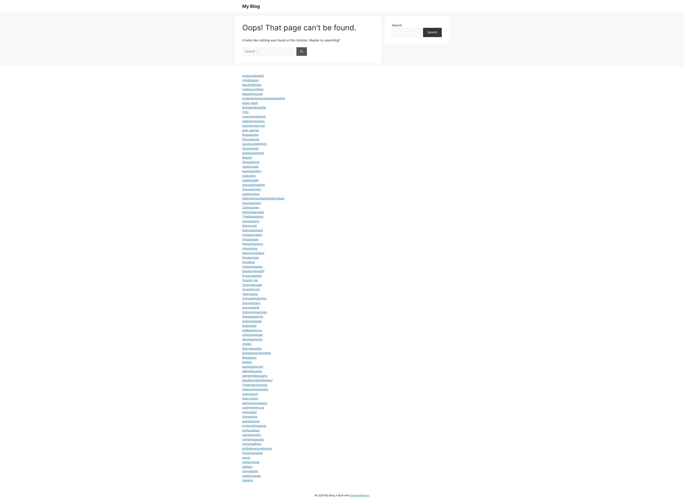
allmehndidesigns (254, 376)
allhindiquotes (252, 371)
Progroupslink (252, 276)
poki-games (250, 130)
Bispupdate (250, 135)
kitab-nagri (250, 103)
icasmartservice (253, 125)
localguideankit (253, 76)
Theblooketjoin (252, 216)
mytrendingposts (254, 426)
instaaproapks (252, 235)
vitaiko (247, 344)
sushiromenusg (253, 407)
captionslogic (251, 476)
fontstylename (252, 453)
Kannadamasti (252, 230)
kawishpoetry (251, 171)
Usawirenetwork (254, 116)
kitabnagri (249, 326)
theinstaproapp (253, 212)
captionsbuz (251, 194)
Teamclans (250, 294)
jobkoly (247, 467)
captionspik (250, 166)
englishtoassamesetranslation (263, 98)
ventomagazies (253, 439)
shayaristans (251, 303)
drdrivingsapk (252, 321)
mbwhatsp (249, 248)
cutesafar (249, 176)
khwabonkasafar (254, 107)
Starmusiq (249, 226)
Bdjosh (247, 157)
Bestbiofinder (251, 85)
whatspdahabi (252, 335)
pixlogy (247, 362)
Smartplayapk (252, 285)
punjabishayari (252, 367)
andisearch (250, 394)
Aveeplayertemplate (256, 353)
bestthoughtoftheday (257, 380)
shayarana (249, 416)
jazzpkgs (248, 262)
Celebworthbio (252, 89)
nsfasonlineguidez (255, 389)
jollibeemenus (252, 330)
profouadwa (251, 430)
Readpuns (249, 357)
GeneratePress (359, 495)
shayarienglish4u (254, 298)
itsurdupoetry (251, 203)
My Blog (251, 6)
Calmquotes (250, 207)
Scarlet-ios (250, 280)
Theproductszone (254, 385)
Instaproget (250, 239)
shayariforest (251, 189)
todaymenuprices (254, 312)
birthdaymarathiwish (257, 448)
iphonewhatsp (252, 339)
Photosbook (250, 139)
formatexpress (252, 244)
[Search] (301, 51)
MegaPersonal (252, 94)
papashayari (251, 421)
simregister (250, 471)
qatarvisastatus (253, 253)
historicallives (251, 444)
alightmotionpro (253, 121)
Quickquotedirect (254, 144)
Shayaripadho (252, 348)
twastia (247, 480)
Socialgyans (250, 221)
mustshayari (251, 289)
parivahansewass (254, 403)
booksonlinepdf (253, 271)
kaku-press (250, 398)
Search (397, 25)
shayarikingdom (253, 185)
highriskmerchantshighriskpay (263, 198)
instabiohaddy (252, 267)
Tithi (245, 112)
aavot (246, 457)
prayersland (250, 307)
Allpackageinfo (252, 316)
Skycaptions (251, 162)
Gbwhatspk (250, 148)
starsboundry (251, 435)
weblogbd (249, 412)
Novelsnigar (250, 257)
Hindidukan (250, 80)
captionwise (250, 462)
